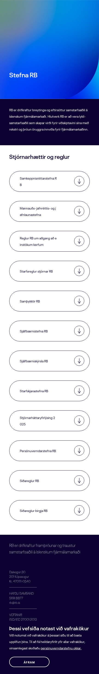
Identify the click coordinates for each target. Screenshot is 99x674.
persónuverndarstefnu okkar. (61, 647)
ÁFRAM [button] (29, 662)
